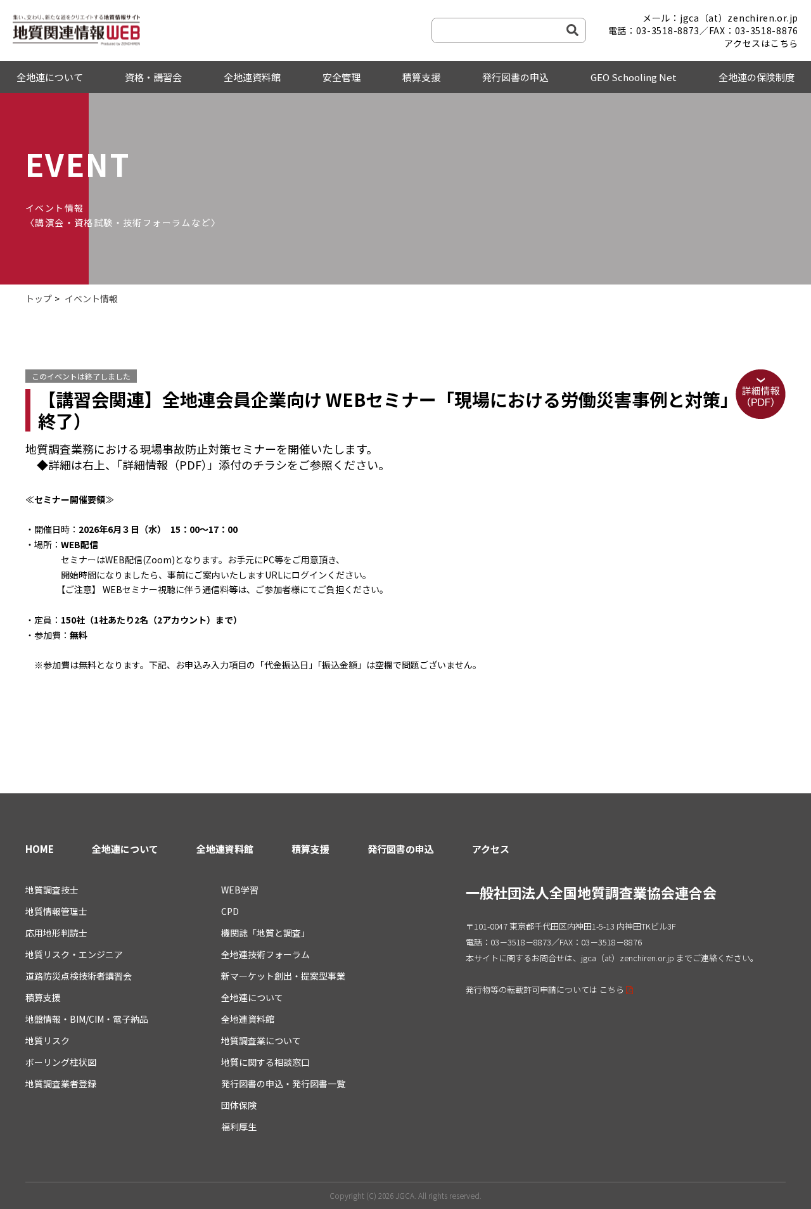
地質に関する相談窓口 (265, 1062)
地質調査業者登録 (60, 1083)
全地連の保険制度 (756, 77)
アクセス (490, 848)
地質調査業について (261, 1040)
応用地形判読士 (56, 932)
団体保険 (239, 1105)
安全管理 (341, 77)
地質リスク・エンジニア (74, 954)
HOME (39, 848)
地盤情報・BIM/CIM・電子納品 (86, 1019)
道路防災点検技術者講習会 (78, 975)
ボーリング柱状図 (60, 1062)
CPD (230, 911)
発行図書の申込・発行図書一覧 (283, 1083)
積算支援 (421, 77)
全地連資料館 (252, 77)
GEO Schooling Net (634, 77)
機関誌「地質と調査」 (265, 932)
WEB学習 (240, 889)
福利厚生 (239, 1126)
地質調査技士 (52, 889)
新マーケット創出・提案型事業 (283, 975)
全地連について (49, 77)
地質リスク (47, 1040)
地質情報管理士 (56, 911)
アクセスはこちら (761, 43)
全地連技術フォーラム (265, 954)
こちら (611, 989)
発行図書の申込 (515, 77)
